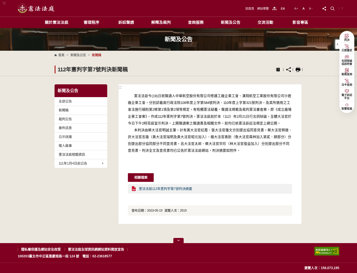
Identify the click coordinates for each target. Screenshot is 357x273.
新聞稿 (64, 110)
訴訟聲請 (126, 22)
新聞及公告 (230, 22)
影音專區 (300, 22)
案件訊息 (65, 128)
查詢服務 (196, 22)
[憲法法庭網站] (36, 8)
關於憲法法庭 (56, 22)
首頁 (61, 55)
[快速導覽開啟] (178, 240)
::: (4, 3)
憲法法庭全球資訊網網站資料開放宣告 (96, 249)
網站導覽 (263, 8)
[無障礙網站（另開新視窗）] (326, 253)
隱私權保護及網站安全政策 (41, 249)
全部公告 (65, 101)
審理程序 (91, 22)
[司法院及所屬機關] (274, 8)
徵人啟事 (65, 145)
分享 (288, 69)
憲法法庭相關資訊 (72, 154)
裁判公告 (65, 119)
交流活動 (265, 22)
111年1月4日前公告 (73, 163)
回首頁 (249, 8)
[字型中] (304, 8)
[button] (332, 8)
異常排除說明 (278, 69)
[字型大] (296, 8)
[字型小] (311, 8)
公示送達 (65, 137)
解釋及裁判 (161, 22)
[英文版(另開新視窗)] (282, 8)
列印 (298, 69)
